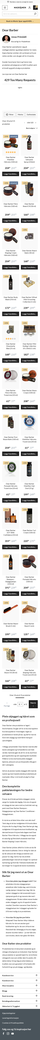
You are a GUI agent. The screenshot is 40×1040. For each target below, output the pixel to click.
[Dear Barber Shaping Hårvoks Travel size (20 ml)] (29, 655)
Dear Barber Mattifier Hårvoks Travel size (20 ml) (29, 439)
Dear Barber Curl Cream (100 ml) (29, 531)
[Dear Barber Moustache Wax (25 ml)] (10, 329)
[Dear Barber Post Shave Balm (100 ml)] (10, 422)
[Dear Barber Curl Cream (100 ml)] (29, 515)
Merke (20, 114)
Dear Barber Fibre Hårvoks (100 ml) (11, 205)
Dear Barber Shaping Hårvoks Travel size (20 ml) (29, 672)
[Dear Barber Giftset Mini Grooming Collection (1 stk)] (29, 282)
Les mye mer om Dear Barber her (14, 74)
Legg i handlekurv (11, 174)
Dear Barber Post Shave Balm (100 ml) (10, 438)
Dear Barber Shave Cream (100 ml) (29, 391)
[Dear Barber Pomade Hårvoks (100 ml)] (29, 562)
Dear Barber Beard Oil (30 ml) (29, 205)
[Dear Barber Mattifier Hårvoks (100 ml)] (10, 142)
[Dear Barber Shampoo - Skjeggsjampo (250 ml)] (10, 562)
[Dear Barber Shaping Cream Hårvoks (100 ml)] (10, 235)
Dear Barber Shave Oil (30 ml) (10, 671)
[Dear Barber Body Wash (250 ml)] (10, 282)
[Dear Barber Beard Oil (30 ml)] (29, 189)
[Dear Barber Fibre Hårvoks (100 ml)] (10, 189)
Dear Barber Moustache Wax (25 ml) (10, 346)
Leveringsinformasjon (10, 1018)
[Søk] (35, 14)
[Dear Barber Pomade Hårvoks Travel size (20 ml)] (10, 468)
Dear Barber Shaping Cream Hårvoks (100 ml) (10, 252)
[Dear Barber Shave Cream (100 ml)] (29, 375)
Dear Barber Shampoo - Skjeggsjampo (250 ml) (10, 580)
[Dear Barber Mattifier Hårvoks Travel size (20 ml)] (29, 422)
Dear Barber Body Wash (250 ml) (11, 298)
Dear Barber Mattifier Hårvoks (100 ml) (10, 159)
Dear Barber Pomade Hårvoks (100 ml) (29, 579)
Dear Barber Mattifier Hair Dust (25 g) (29, 486)
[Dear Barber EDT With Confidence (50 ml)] (10, 515)
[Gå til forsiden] (20, 7)
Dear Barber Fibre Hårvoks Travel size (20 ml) (11, 392)
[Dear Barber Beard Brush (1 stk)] (10, 608)
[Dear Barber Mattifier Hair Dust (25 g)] (29, 468)
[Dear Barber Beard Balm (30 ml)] (29, 235)
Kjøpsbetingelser (8, 1013)
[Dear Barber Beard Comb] (29, 608)
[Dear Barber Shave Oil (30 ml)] (10, 655)
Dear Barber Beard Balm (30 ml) (29, 251)
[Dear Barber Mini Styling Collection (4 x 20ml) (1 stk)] (29, 329)
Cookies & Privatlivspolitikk (13, 1023)
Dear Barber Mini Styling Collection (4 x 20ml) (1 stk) (29, 346)
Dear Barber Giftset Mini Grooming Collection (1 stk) (29, 299)
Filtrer (11, 114)
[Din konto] (29, 7)
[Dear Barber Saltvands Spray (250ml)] (29, 142)
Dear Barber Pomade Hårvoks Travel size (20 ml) (11, 486)
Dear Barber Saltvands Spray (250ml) (29, 159)
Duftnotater (31, 114)
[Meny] (5, 7)
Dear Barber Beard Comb (29, 624)
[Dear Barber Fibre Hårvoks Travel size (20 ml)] (10, 375)
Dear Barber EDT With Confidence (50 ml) (10, 532)
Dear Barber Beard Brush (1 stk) (10, 624)
